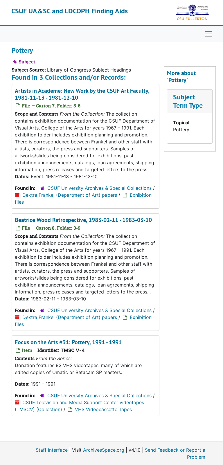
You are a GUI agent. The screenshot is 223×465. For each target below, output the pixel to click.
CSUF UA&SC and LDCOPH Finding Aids (69, 10)
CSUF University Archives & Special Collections (99, 188)
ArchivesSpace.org (103, 450)
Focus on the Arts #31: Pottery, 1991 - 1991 (68, 342)
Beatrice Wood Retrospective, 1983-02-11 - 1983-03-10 (83, 220)
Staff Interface (52, 450)
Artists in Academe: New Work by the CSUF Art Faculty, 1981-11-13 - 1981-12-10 (82, 94)
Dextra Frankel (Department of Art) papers (69, 195)
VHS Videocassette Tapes (103, 409)
